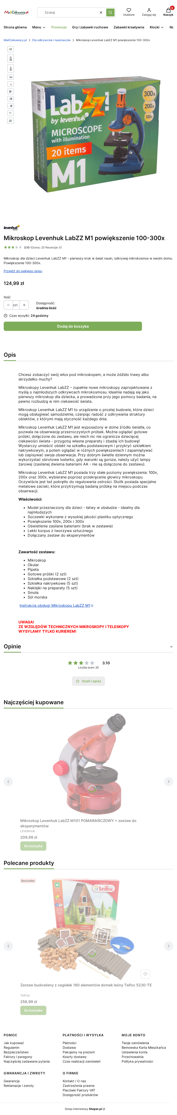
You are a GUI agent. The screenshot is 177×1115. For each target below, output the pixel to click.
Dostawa (69, 1047)
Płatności (69, 1043)
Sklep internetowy (83, 1109)
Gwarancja (12, 1081)
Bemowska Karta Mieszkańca (144, 1047)
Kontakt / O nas (74, 1081)
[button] (110, 12)
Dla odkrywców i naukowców (51, 40)
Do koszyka (33, 846)
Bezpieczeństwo (16, 1052)
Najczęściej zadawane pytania (27, 1061)
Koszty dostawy (75, 1057)
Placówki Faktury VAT (79, 1090)
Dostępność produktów (80, 1095)
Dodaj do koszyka (73, 326)
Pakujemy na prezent (79, 1052)
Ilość (7, 297)
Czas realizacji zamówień (81, 1061)
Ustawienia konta (135, 1052)
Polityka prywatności (137, 1061)
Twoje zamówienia (135, 1043)
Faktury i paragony (18, 1057)
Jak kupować (14, 1043)
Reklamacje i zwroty (19, 1086)
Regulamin (11, 1047)
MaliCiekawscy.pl (15, 40)
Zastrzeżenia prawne (78, 1086)
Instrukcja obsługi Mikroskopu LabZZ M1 (55, 605)
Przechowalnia (133, 1057)
